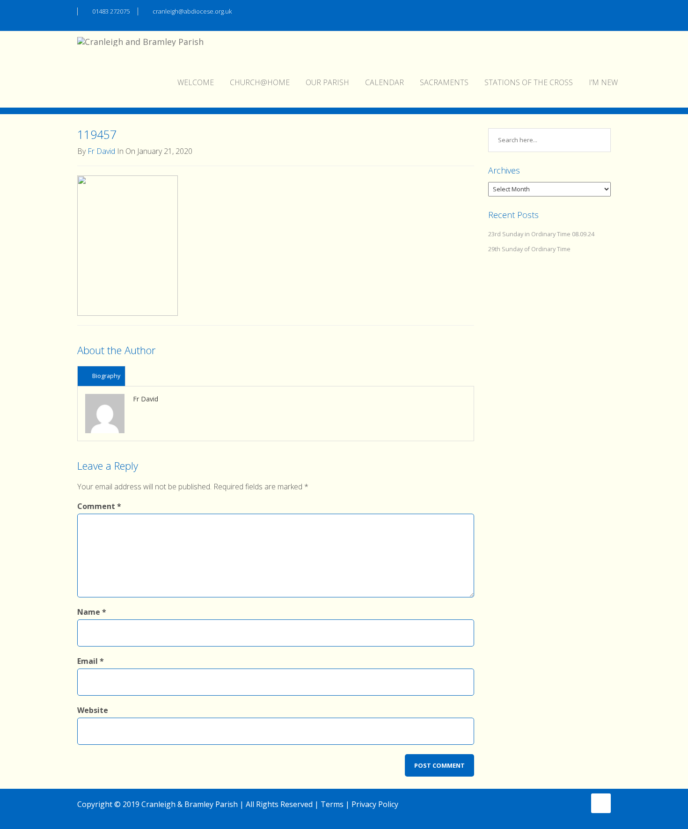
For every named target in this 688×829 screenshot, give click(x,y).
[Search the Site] (606, 10)
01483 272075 (111, 11)
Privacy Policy (374, 804)
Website (92, 710)
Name (91, 612)
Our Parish (327, 82)
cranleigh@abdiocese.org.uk (192, 11)
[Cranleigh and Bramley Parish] (140, 43)
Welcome (195, 82)
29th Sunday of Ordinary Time (529, 249)
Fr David (101, 151)
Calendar (384, 82)
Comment (99, 506)
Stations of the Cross (528, 82)
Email (90, 661)
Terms (332, 804)
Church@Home (260, 82)
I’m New (603, 82)
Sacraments (444, 82)
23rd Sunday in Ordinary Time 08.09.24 (541, 234)
